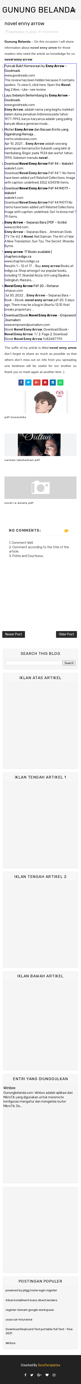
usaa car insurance (19, 1319)
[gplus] (39, 1375)
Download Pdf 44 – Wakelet (38, 164)
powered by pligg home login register (31, 1290)
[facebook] (25, 1375)
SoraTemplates (49, 1365)
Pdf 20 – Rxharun (31, 286)
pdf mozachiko (15, 417)
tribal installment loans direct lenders (31, 1300)
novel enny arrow (63, 347)
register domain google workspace (30, 1310)
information (51, 31)
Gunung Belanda (38, 10)
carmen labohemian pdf (22, 460)
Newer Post (13, 634)
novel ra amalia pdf (19, 502)
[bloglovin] (47, 1375)
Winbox (9, 1088)
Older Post (66, 634)
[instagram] (54, 1375)
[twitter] (31, 1375)
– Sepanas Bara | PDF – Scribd (35, 222)
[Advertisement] (40, 725)
